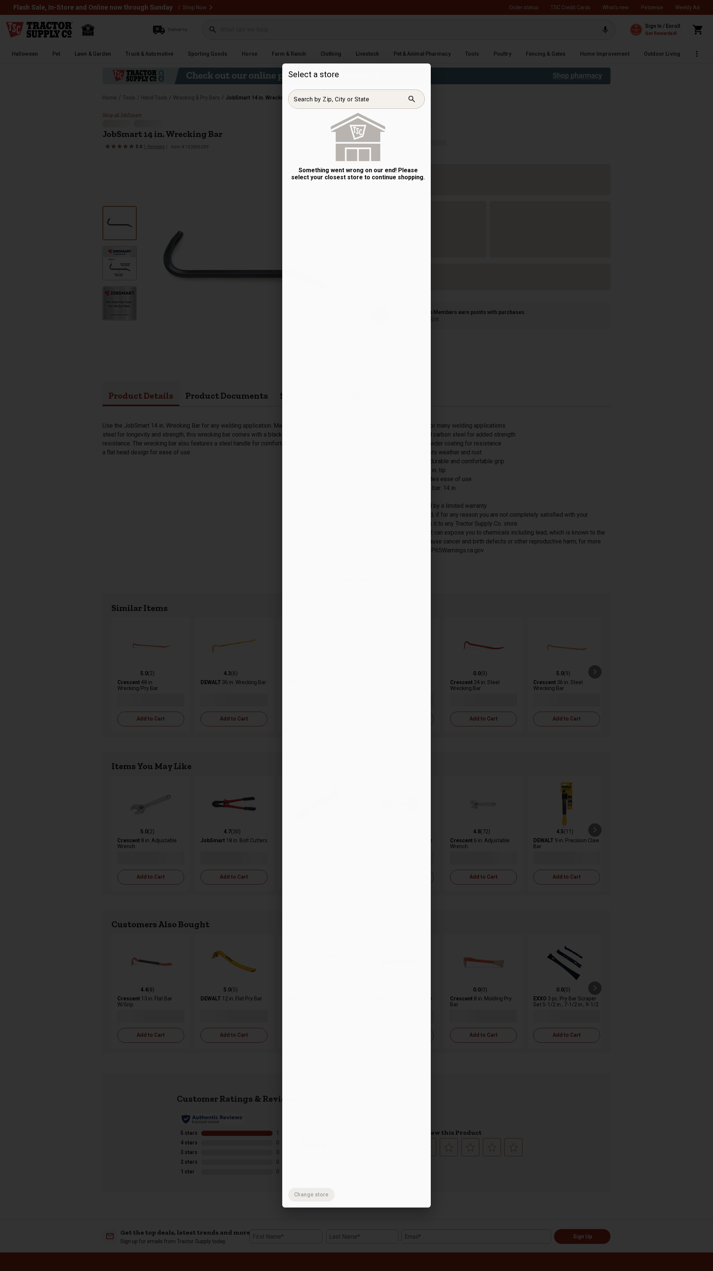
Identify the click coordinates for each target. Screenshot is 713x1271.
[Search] (411, 99)
